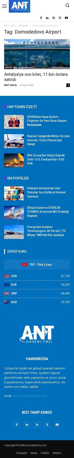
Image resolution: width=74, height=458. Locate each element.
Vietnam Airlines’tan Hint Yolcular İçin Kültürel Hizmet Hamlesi (46, 192)
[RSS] (54, 18)
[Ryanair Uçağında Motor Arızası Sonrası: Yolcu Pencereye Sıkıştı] (14, 141)
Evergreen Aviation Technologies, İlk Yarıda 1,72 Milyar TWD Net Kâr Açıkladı (46, 231)
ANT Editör (10, 85)
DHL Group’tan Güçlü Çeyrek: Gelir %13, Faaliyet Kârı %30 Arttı (46, 159)
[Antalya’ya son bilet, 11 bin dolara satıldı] (37, 54)
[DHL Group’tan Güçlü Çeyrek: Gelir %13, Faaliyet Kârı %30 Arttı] (14, 160)
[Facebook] (41, 18)
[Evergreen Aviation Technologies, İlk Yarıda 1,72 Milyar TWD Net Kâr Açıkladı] (14, 232)
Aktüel (8, 67)
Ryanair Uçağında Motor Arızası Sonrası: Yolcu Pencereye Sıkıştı (48, 140)
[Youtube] (66, 18)
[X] (60, 18)
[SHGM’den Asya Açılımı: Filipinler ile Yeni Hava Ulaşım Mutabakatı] (14, 122)
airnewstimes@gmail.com (30, 396)
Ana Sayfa (9, 25)
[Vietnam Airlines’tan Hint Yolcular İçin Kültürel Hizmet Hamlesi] (14, 193)
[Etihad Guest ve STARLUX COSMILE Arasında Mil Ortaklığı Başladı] (14, 213)
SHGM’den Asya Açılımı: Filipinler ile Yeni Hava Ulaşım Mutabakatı (47, 121)
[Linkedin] (47, 18)
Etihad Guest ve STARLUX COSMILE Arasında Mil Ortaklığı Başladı (48, 211)
